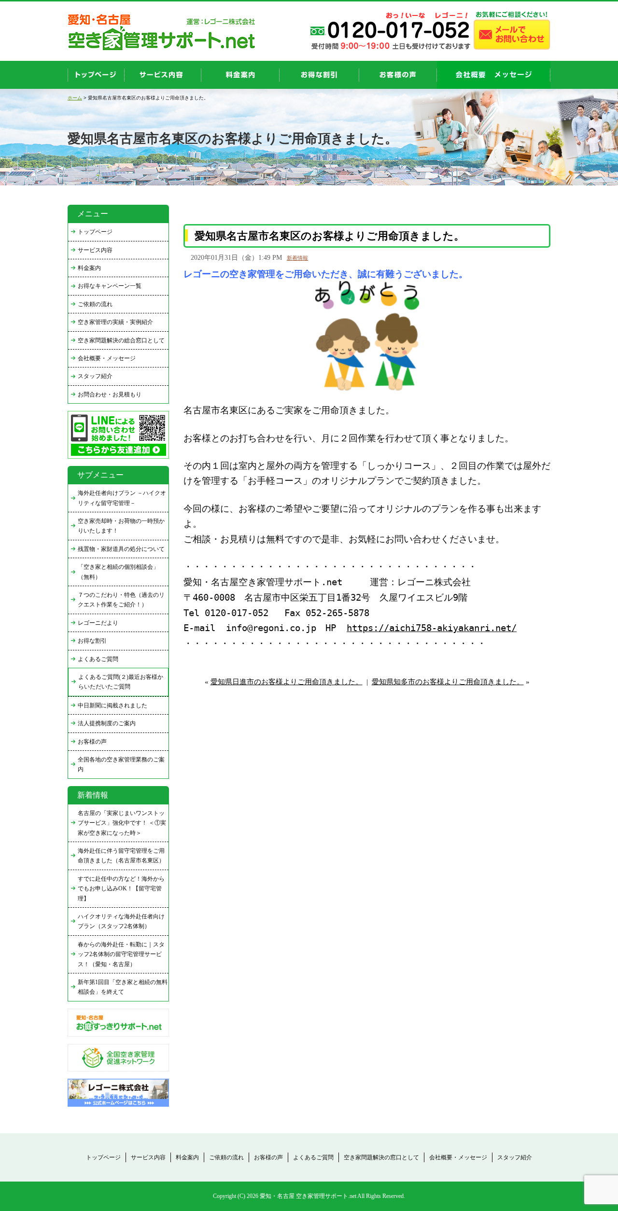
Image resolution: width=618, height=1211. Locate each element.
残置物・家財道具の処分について (121, 549)
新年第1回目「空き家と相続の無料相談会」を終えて (123, 987)
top (96, 75)
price (240, 75)
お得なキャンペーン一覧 (109, 285)
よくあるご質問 (98, 659)
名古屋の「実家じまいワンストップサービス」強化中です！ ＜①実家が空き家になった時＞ (122, 823)
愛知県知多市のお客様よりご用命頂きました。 (448, 682)
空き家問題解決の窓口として (381, 1157)
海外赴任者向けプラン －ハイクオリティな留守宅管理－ (122, 498)
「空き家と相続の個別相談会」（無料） (118, 571)
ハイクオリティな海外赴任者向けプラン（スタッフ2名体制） (121, 921)
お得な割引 (92, 640)
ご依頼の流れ (95, 304)
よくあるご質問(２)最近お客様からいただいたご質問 (120, 682)
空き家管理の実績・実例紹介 (115, 322)
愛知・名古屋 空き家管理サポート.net (308, 1196)
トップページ (95, 231)
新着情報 (297, 258)
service (163, 75)
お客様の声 (398, 75)
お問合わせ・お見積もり (109, 394)
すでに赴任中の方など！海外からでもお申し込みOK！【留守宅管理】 (121, 888)
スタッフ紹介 (95, 376)
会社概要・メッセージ (107, 358)
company (493, 75)
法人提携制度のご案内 (107, 723)
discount (319, 75)
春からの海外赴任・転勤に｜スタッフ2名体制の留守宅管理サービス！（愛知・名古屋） (121, 954)
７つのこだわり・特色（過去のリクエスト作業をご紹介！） (121, 599)
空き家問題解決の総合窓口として (121, 340)
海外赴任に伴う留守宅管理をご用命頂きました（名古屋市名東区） (121, 855)
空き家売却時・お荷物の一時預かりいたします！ (121, 526)
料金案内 (89, 268)
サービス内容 (95, 250)
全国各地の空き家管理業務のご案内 (121, 764)
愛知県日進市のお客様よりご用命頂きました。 (287, 682)
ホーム (75, 97)
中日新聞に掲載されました (112, 705)
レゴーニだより (98, 623)
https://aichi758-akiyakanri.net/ (432, 628)
